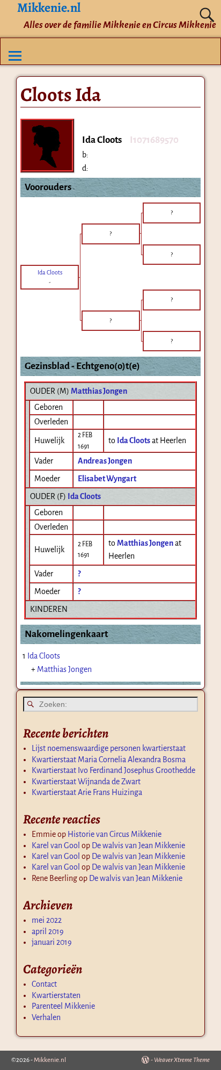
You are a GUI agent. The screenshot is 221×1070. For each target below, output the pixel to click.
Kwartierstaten (56, 995)
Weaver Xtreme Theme (182, 1060)
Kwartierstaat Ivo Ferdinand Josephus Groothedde (113, 770)
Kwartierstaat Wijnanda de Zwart (86, 781)
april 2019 (48, 931)
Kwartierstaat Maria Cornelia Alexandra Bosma (109, 759)
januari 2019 (52, 942)
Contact (44, 984)
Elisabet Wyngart (107, 478)
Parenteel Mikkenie (63, 1006)
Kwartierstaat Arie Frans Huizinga (87, 792)
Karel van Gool (56, 845)
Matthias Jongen (99, 391)
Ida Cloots (84, 496)
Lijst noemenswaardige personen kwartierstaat (109, 748)
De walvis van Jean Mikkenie (138, 845)
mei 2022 (47, 920)
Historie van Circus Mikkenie (114, 834)
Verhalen (46, 1017)
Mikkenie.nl (50, 1060)
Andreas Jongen (105, 461)
